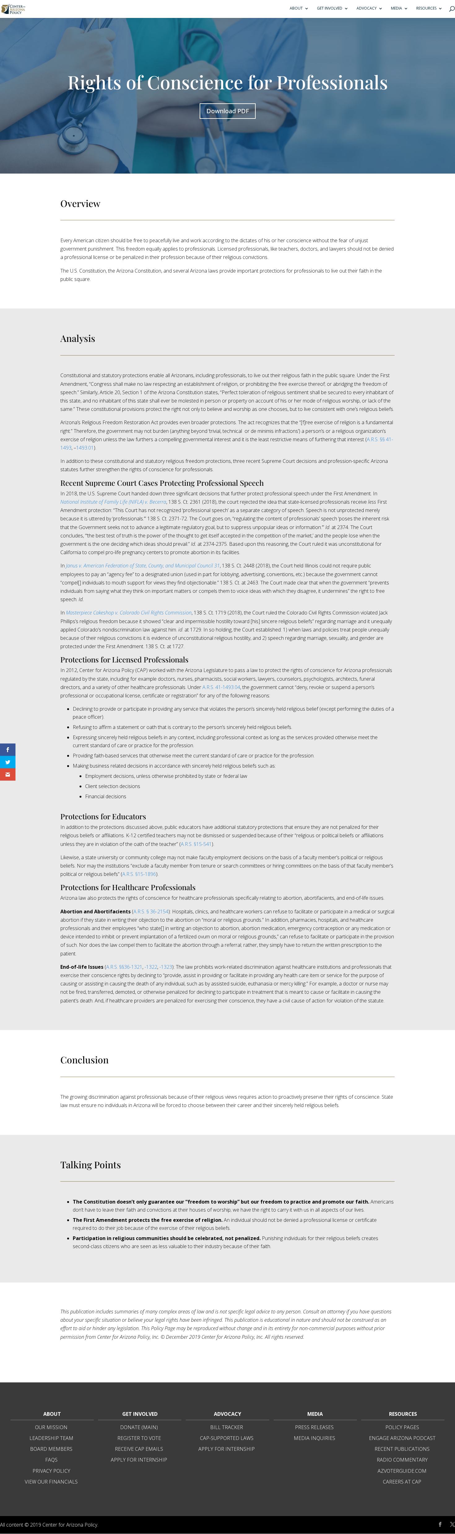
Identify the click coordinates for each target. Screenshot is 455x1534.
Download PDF (227, 111)
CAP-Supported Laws (227, 1438)
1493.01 (85, 447)
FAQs (51, 1459)
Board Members (51, 1449)
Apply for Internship (139, 1459)
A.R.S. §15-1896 (139, 874)
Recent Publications (402, 1449)
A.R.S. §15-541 (196, 844)
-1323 (165, 966)
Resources (426, 8)
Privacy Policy (51, 1470)
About (296, 8)
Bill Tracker (226, 1427)
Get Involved (329, 8)
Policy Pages (402, 1427)
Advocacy (367, 8)
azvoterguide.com (402, 1470)
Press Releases (314, 1427)
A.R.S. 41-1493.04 (221, 687)
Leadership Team (51, 1438)
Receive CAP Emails (139, 1449)
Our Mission (51, 1427)
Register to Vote (139, 1438)
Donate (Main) (139, 1427)
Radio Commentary (402, 1459)
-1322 (151, 966)
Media (396, 8)
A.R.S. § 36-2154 (150, 911)
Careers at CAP (402, 1481)
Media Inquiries (314, 1438)
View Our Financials (51, 1481)
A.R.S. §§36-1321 (124, 966)
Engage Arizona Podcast (402, 1438)
